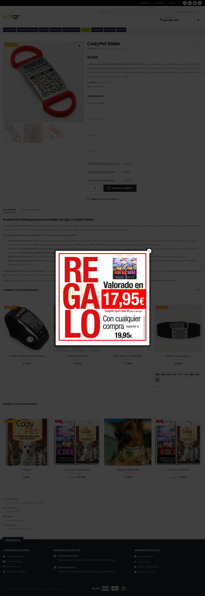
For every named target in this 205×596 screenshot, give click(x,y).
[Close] (149, 251)
